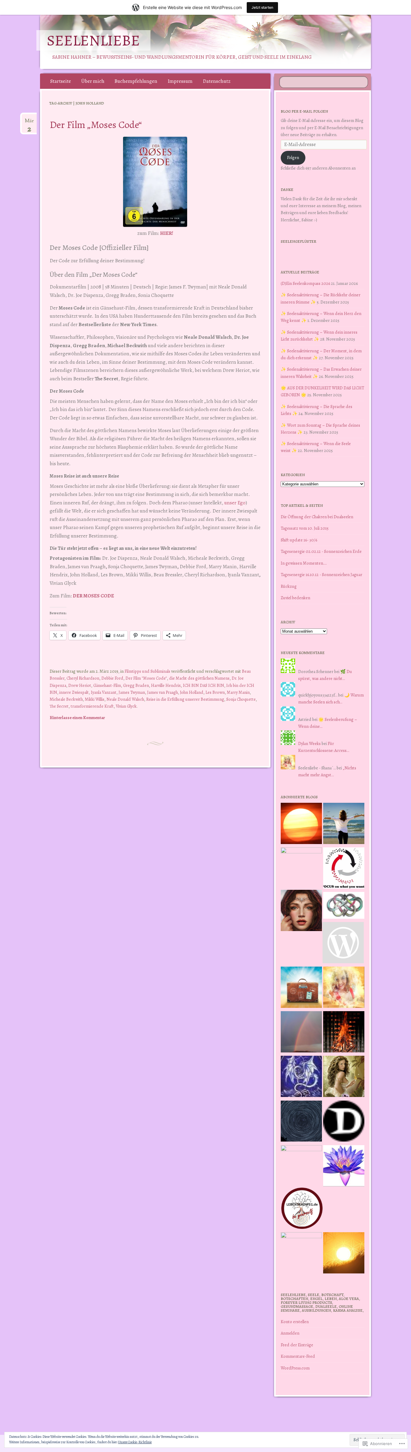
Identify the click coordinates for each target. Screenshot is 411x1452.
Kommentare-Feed (298, 1356)
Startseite (60, 81)
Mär (29, 123)
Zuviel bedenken (295, 598)
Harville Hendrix (166, 685)
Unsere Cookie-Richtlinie (135, 1442)
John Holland (191, 692)
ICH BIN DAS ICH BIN (203, 685)
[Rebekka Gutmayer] (343, 943)
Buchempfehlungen (135, 81)
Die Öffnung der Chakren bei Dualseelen (317, 517)
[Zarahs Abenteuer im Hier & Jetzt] (301, 1077)
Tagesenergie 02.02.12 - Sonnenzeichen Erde (321, 551)
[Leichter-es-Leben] (343, 869)
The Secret (59, 706)
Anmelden (290, 1333)
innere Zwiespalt (74, 692)
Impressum (180, 81)
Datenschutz (216, 81)
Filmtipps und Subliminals (147, 671)
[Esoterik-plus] (301, 868)
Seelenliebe (93, 40)
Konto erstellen (295, 1322)
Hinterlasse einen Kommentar (77, 718)
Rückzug (289, 586)
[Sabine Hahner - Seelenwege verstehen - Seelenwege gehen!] (343, 824)
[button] (155, 182)
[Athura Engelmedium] (301, 911)
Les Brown (215, 692)
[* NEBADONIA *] (301, 1165)
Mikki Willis (94, 699)
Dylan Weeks (309, 743)
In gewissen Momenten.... (304, 563)
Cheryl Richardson (82, 678)
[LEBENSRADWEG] (302, 1209)
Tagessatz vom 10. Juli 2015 (305, 528)
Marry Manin (238, 692)
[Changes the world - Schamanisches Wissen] (343, 1033)
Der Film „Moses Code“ (96, 124)
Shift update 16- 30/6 (299, 540)
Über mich (92, 81)
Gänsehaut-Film (107, 685)
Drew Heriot (79, 685)
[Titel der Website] (343, 988)
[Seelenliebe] (204, 42)
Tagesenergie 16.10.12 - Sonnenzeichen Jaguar (321, 575)
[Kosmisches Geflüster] (301, 1252)
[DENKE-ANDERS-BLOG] (343, 1122)
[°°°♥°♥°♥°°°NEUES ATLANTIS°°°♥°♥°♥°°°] (343, 1167)
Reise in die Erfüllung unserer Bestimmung (185, 699)
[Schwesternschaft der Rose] (343, 1077)
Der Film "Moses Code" (146, 678)
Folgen (293, 157)
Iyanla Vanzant (103, 692)
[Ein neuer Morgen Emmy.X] (301, 824)
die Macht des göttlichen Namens (199, 678)
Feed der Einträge (297, 1345)
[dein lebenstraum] (301, 988)
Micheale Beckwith (66, 699)
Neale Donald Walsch (125, 699)
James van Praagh (162, 692)
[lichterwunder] (301, 1033)
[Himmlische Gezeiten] (301, 1122)
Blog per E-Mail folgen (304, 111)
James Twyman (132, 692)
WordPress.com (295, 1368)
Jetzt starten (262, 7)
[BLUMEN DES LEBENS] (343, 1254)
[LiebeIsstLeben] (343, 906)
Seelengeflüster (298, 241)
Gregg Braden (136, 685)
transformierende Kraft (92, 706)
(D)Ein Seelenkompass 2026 (305, 283)
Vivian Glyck (126, 706)
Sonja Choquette (241, 699)
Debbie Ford (112, 678)
